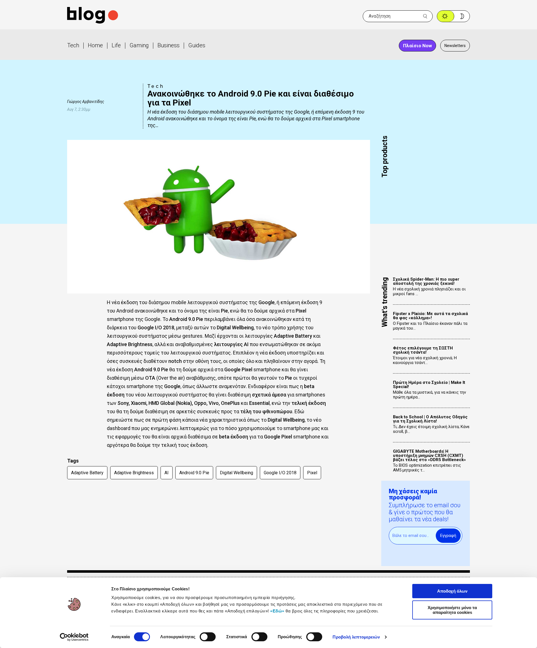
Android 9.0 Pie (194, 472)
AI (166, 472)
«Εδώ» (277, 611)
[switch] (208, 636)
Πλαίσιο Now (417, 45)
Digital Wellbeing (236, 472)
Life (116, 45)
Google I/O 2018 (280, 472)
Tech (73, 45)
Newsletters (455, 45)
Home (95, 45)
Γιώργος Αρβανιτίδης (85, 101)
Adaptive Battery (87, 472)
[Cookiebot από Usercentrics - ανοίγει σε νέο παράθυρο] (74, 637)
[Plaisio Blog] (92, 16)
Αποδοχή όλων (452, 591)
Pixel (312, 472)
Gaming (139, 45)
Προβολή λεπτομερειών (356, 637)
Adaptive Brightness (134, 472)
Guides (196, 45)
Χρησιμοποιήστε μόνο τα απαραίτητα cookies (452, 610)
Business (168, 45)
